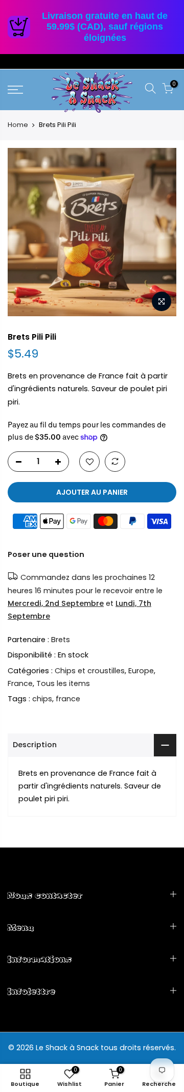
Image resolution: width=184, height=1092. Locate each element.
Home (18, 125)
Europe (141, 670)
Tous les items (63, 683)
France (20, 683)
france (68, 699)
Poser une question (46, 554)
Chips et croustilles (90, 670)
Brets (60, 639)
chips (42, 699)
